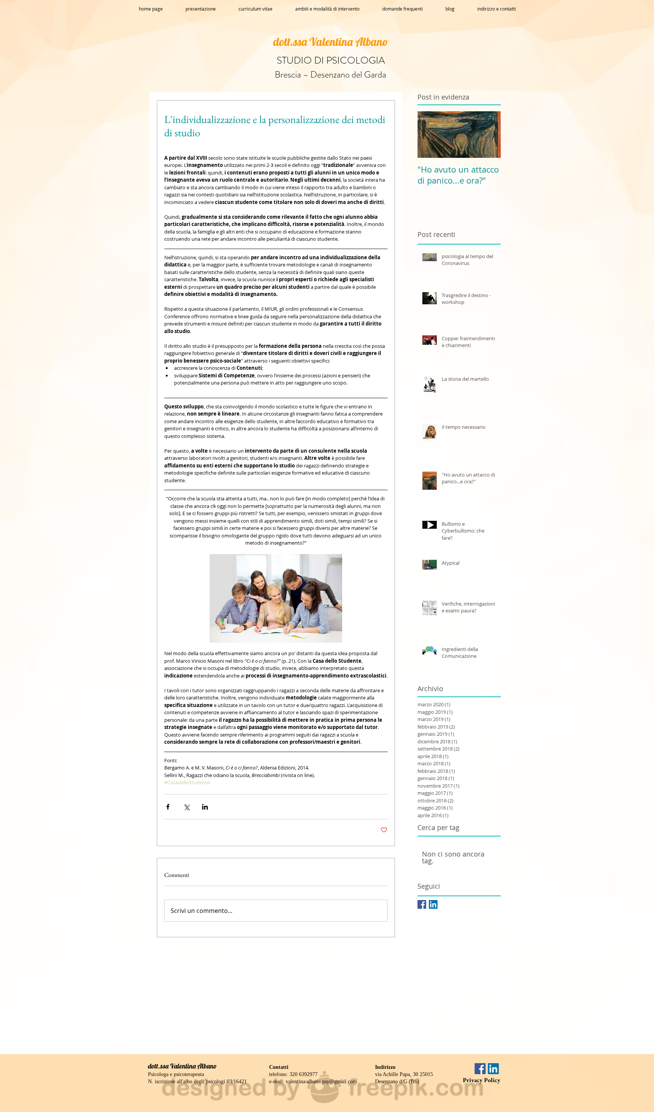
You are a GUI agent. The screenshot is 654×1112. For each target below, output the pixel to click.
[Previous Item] (429, 134)
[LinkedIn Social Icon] (433, 904)
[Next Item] (488, 134)
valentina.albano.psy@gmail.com (321, 1081)
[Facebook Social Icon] (421, 904)
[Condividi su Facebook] (167, 806)
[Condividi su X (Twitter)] (186, 806)
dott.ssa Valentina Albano (330, 41)
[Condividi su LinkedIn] (205, 806)
